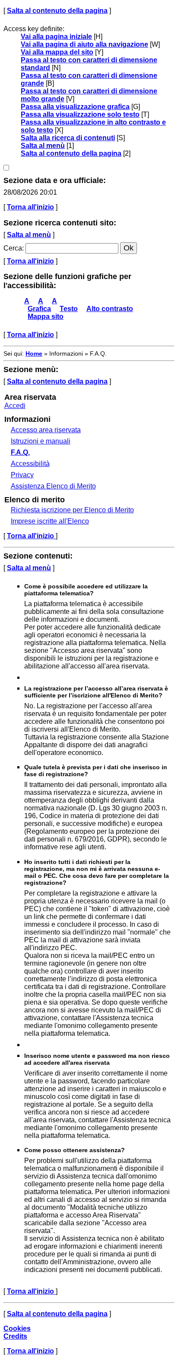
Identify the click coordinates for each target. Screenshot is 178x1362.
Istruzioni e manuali (40, 441)
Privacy (22, 475)
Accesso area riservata (46, 430)
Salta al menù (43, 145)
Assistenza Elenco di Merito (53, 486)
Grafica (39, 308)
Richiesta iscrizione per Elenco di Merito (72, 510)
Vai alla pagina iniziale (56, 36)
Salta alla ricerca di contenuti (68, 137)
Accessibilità (30, 463)
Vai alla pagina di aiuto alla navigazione (84, 44)
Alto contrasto (109, 308)
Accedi (14, 405)
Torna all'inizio (30, 207)
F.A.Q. (20, 452)
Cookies (17, 1328)
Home (33, 353)
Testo (69, 308)
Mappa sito (46, 316)
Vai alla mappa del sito (57, 52)
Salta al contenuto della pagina (57, 10)
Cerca (12, 248)
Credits (15, 1336)
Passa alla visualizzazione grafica (75, 106)
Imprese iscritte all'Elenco (50, 521)
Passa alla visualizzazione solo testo (80, 114)
